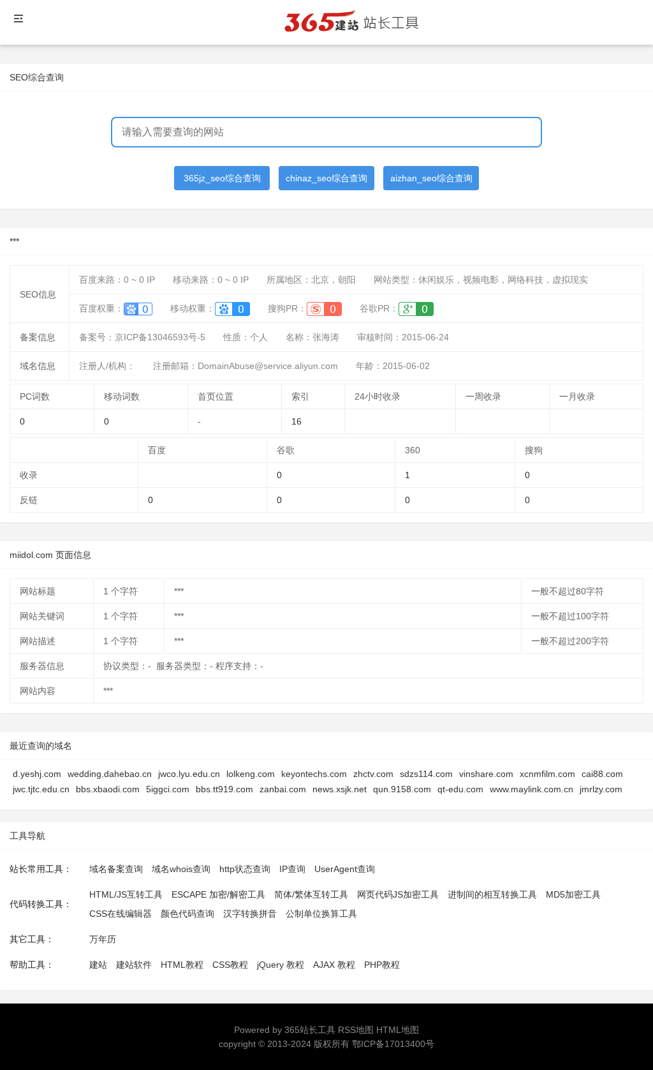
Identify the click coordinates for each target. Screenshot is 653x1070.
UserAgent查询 (344, 869)
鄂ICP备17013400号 (393, 1044)
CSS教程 (230, 965)
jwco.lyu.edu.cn (189, 774)
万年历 (102, 939)
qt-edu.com (460, 789)
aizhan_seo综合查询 (431, 178)
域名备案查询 (116, 869)
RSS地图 (356, 1030)
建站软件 (134, 965)
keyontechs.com (314, 774)
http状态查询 (244, 869)
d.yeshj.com (37, 774)
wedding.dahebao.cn (110, 774)
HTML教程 (182, 965)
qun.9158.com (402, 789)
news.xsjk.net (339, 789)
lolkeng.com (250, 774)
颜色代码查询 (187, 913)
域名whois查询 (181, 869)
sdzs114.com (426, 774)
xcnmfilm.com (547, 774)
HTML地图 (397, 1030)
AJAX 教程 (334, 965)
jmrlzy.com (601, 789)
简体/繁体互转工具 (311, 894)
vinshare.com (486, 774)
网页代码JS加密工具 (398, 894)
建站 (98, 965)
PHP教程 (382, 965)
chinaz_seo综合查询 (326, 178)
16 (296, 421)
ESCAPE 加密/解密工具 (218, 894)
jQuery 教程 (280, 965)
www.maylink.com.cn (531, 789)
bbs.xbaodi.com (108, 789)
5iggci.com (167, 789)
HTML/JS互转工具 (126, 894)
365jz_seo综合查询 (222, 178)
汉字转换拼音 (250, 913)
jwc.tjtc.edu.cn (41, 789)
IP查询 (292, 869)
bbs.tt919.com (224, 789)
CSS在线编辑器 (120, 913)
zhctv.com (373, 774)
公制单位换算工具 (321, 913)
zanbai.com (283, 789)
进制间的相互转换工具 (492, 894)
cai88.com (602, 774)
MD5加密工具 (573, 894)
